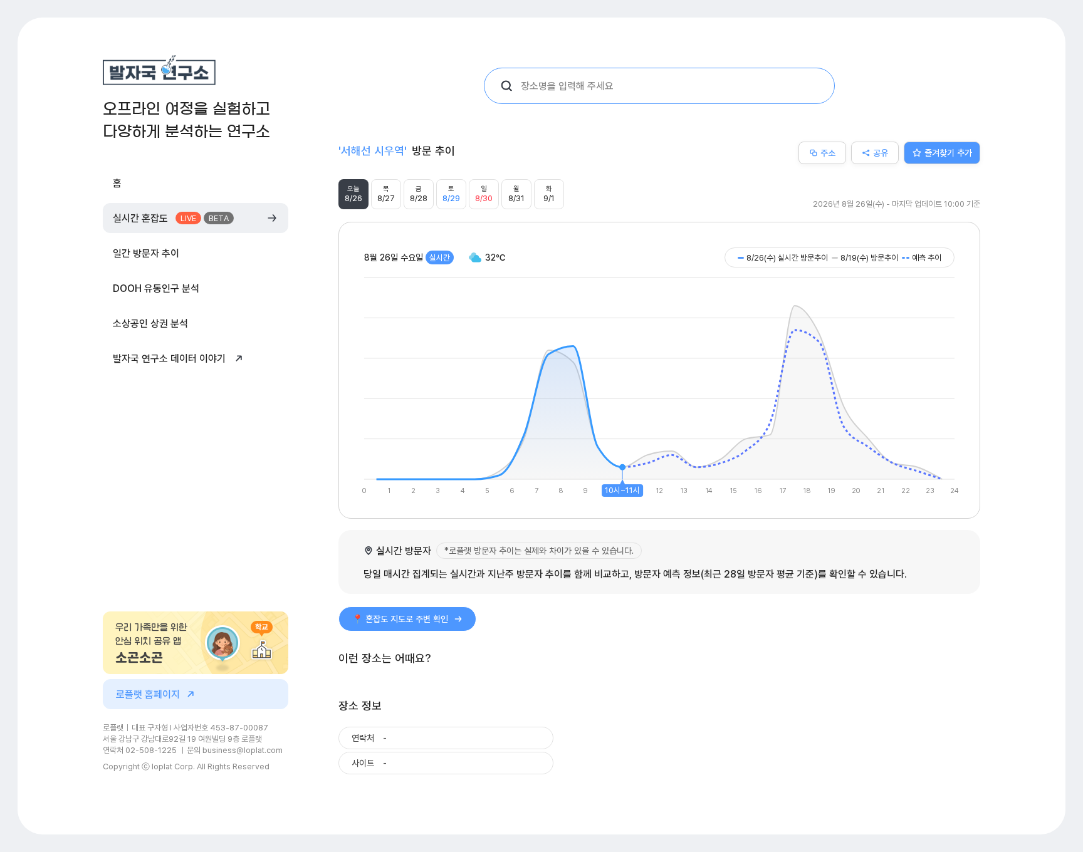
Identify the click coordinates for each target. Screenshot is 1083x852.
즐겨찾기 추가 (948, 152)
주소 (827, 152)
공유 (880, 152)
